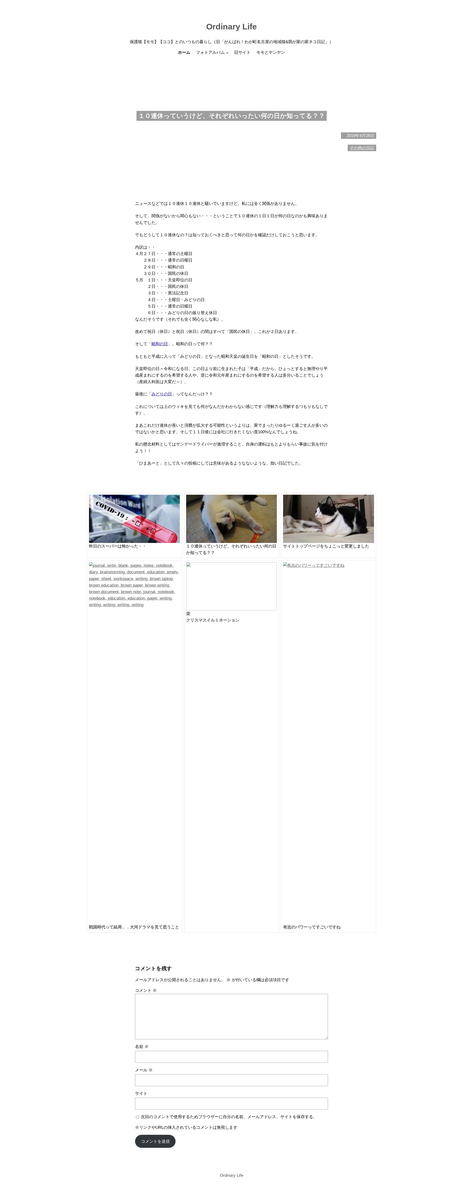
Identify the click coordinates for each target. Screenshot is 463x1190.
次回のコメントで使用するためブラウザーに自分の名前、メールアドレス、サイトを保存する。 (229, 1117)
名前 (142, 1046)
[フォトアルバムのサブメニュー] (227, 52)
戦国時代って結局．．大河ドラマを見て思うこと (134, 927)
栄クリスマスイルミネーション (212, 616)
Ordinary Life (231, 26)
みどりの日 (161, 394)
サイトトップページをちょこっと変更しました (326, 546)
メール (144, 1070)
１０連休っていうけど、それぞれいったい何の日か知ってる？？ (231, 549)
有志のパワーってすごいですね (311, 927)
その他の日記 (362, 148)
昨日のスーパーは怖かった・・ (117, 546)
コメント (146, 990)
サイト (141, 1093)
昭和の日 (159, 344)
